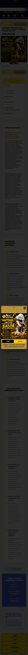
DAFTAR (20, 341)
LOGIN (7, 341)
